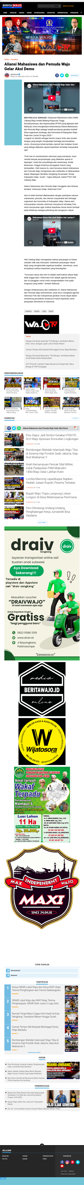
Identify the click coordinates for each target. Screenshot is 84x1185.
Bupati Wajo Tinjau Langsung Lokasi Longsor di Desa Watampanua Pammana (51, 495)
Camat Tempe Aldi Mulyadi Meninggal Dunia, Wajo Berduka (35, 1028)
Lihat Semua (42, 522)
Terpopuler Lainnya (34, 1052)
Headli (51, 311)
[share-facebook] (57, 75)
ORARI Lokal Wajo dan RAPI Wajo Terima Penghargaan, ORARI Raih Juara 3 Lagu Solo (35, 1002)
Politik (4, 1159)
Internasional (39, 13)
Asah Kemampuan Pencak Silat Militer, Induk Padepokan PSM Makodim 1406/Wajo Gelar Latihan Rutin (49, 468)
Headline (5, 1156)
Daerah (21, 13)
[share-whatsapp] (67, 75)
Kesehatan (51, 13)
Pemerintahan (62, 13)
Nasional (14, 975)
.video (44, 311)
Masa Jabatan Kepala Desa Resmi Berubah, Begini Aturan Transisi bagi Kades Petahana (25, 1072)
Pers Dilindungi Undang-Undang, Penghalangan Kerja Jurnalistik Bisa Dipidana (48, 511)
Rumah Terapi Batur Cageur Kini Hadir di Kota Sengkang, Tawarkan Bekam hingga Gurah (35, 1015)
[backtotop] (42, 1146)
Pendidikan (74, 13)
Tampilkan (75, 418)
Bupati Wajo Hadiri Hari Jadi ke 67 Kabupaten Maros (25, 1103)
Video (45, 1159)
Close (3, 1178)
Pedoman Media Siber (68, 1174)
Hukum (29, 13)
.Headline (13, 13)
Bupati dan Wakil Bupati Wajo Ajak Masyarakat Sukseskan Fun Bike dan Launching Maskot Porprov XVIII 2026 (26, 1095)
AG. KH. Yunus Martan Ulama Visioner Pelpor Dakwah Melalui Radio (34, 1109)
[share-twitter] (62, 75)
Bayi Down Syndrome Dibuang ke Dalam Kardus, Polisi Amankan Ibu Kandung (26, 1079)
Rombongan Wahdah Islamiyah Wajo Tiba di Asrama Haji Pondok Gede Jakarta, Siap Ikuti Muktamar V (52, 453)
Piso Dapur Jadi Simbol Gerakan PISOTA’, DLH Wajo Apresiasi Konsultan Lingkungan (52, 437)
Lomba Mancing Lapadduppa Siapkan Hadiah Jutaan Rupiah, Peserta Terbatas (50, 480)
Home (5, 13)
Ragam (25, 1159)
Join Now (64, 1171)
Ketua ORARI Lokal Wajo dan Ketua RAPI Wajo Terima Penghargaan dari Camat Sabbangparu (36, 989)
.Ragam (36, 311)
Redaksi (71, 1171)
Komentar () (75, 75)
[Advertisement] (42, 946)
